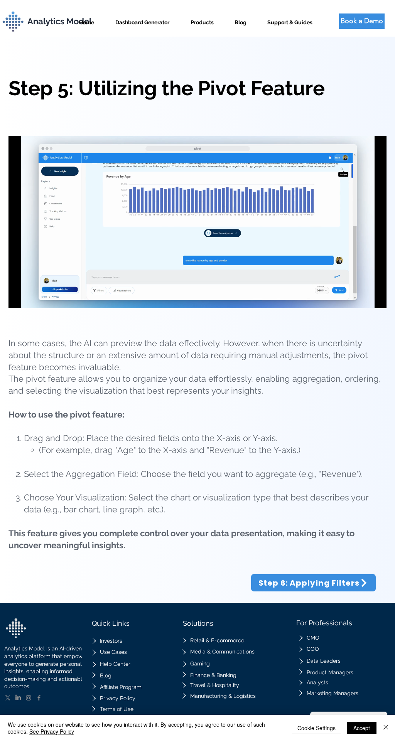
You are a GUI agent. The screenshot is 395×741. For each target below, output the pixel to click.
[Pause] (19, 298)
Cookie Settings (316, 728)
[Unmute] (32, 298)
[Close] (385, 728)
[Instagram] (28, 697)
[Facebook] (38, 697)
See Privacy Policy (51, 731)
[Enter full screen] (376, 298)
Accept (361, 728)
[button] (202, 19)
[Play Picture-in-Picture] (363, 298)
